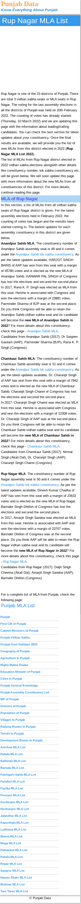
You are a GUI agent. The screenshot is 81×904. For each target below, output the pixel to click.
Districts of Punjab (13, 706)
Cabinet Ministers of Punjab (19, 630)
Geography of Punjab (15, 651)
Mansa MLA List (11, 836)
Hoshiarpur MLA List (14, 809)
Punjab (5, 617)
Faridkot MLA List (12, 781)
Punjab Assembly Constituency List (24, 692)
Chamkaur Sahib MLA (43, 446)
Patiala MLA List (11, 754)
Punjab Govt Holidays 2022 (18, 644)
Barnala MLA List (12, 767)
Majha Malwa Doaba (14, 665)
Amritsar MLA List (12, 747)
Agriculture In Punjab (15, 658)
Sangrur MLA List (12, 870)
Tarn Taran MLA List (14, 891)
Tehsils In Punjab (12, 733)
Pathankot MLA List (13, 850)
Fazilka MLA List (11, 788)
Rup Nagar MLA (15, 561)
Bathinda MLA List (13, 761)
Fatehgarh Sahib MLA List (18, 774)
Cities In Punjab (11, 678)
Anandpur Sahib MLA (42, 331)
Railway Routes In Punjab (18, 726)
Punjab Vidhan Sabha (15, 637)
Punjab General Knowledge (19, 685)
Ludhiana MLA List (13, 829)
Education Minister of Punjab (20, 671)
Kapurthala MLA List (14, 822)
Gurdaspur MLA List (14, 802)
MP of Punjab (9, 699)
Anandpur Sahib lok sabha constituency (44, 254)
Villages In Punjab (12, 719)
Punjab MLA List (18, 605)
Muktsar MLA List (12, 884)
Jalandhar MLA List (13, 815)
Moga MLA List (10, 843)
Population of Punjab (14, 713)
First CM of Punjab (13, 623)
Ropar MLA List (11, 863)
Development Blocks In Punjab (21, 740)
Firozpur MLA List (12, 795)
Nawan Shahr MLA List (16, 877)
